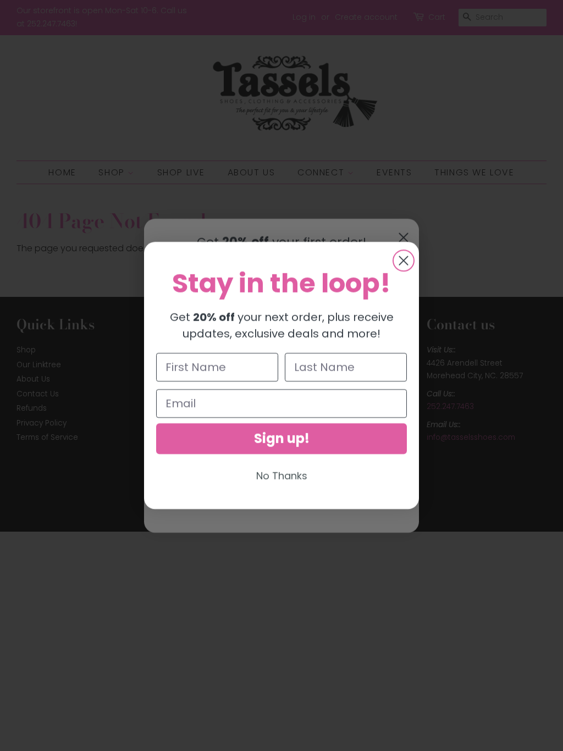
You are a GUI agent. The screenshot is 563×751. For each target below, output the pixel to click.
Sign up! (282, 438)
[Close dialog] (403, 260)
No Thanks (281, 476)
